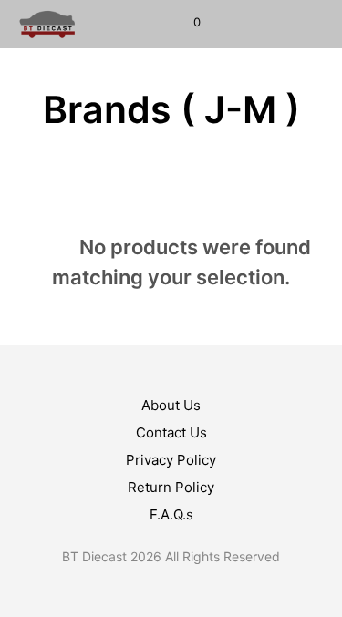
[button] (185, 23)
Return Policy (171, 487)
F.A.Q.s (171, 514)
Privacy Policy (171, 459)
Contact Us (171, 432)
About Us (171, 405)
